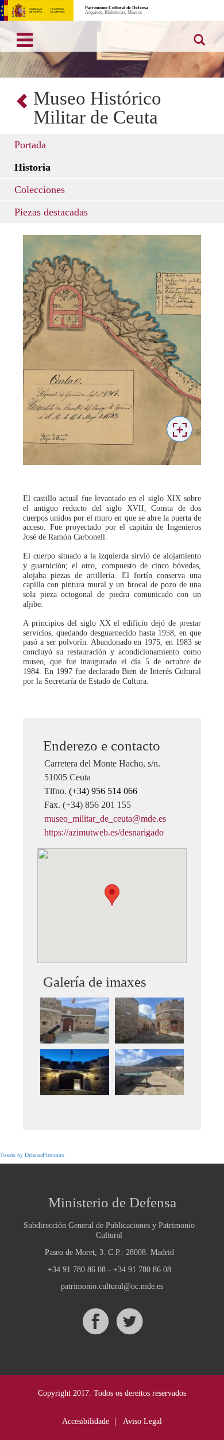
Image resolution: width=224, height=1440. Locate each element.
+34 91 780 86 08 (77, 1269)
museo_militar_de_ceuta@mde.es (105, 818)
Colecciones (39, 189)
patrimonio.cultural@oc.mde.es (112, 1287)
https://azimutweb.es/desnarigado (104, 832)
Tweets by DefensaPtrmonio (32, 1155)
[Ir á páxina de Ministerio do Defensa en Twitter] (129, 1321)
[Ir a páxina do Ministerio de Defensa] (37, 10)
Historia (32, 167)
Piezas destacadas (51, 212)
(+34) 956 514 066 (103, 791)
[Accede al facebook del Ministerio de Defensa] (95, 1321)
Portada (30, 145)
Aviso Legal (142, 1421)
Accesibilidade (85, 1421)
